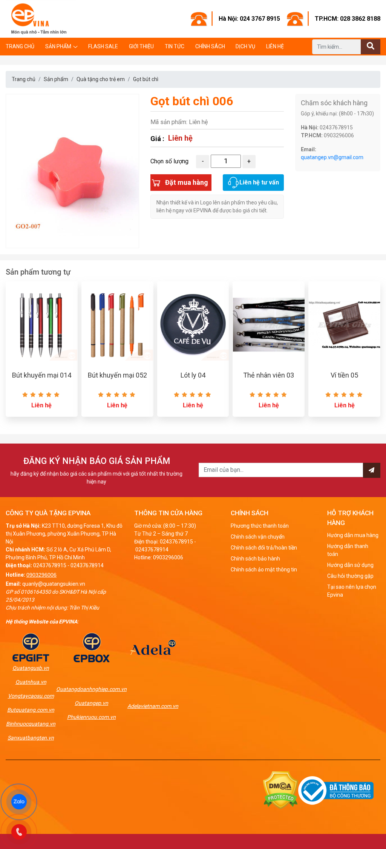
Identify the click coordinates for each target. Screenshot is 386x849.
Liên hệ (275, 46)
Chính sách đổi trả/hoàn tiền (264, 548)
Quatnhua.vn (30, 682)
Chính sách (210, 46)
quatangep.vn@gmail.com (332, 157)
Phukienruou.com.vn (91, 717)
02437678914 (87, 565)
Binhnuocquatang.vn (30, 724)
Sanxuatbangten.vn (31, 738)
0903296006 (41, 575)
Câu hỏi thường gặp (350, 576)
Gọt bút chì (145, 79)
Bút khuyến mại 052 (117, 375)
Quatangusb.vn (30, 668)
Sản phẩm (58, 46)
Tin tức (174, 46)
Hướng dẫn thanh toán (347, 550)
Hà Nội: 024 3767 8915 (249, 18)
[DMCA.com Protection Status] (280, 790)
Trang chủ (20, 46)
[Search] (370, 46)
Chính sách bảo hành (255, 559)
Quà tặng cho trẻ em (101, 79)
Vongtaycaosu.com (31, 696)
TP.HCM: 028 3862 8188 (347, 18)
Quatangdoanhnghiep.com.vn (91, 689)
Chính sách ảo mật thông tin (264, 570)
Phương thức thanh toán (260, 526)
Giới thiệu (141, 46)
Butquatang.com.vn (30, 710)
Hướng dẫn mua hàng (352, 535)
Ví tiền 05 (344, 375)
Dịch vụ (245, 46)
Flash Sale (103, 46)
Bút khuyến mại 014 (41, 375)
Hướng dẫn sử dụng (350, 565)
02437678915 (49, 565)
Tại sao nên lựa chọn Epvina (351, 591)
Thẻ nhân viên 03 (268, 375)
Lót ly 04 (193, 375)
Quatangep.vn (91, 703)
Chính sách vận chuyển (258, 537)
